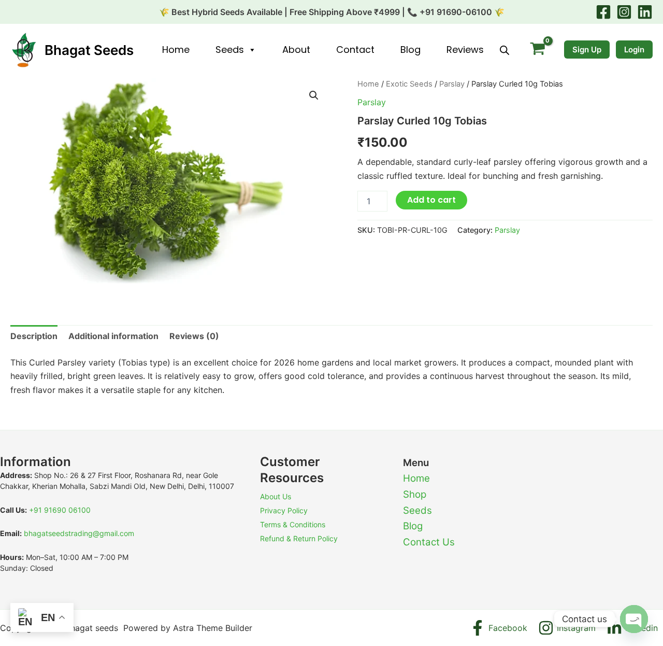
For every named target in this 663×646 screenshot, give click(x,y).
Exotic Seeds (409, 84)
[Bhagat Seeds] (23, 49)
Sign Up (586, 49)
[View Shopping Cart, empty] (537, 50)
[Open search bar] (504, 50)
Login (634, 49)
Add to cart (431, 200)
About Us (275, 496)
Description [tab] (33, 336)
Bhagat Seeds (89, 50)
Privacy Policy (284, 510)
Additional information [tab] (113, 336)
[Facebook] (603, 12)
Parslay (452, 84)
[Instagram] (624, 12)
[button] (314, 95)
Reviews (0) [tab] (194, 336)
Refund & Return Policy (299, 538)
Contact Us (429, 542)
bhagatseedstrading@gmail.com (79, 533)
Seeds (229, 49)
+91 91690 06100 (60, 509)
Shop (414, 494)
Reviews (465, 49)
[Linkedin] (645, 12)
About (296, 49)
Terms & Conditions (292, 524)
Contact (355, 49)
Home (176, 49)
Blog (410, 49)
